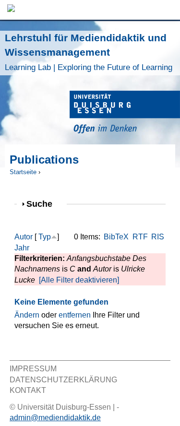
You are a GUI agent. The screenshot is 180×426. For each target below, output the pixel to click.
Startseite (23, 172)
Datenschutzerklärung (63, 380)
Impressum (33, 369)
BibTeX (116, 237)
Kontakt (28, 390)
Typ (44, 237)
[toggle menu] (168, 9)
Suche (43, 204)
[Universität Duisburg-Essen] (125, 113)
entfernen (75, 315)
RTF (140, 237)
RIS (157, 237)
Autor (23, 237)
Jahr (21, 248)
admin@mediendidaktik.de (55, 418)
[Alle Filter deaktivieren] (79, 280)
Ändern (26, 315)
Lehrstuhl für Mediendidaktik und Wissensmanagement (88, 52)
